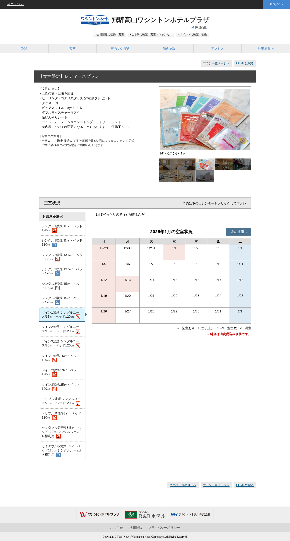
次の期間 (237, 232)
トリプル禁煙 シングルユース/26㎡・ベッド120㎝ (61, 401)
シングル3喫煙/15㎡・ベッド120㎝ (61, 300)
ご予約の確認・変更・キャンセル (151, 34)
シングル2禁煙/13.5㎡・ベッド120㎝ (62, 257)
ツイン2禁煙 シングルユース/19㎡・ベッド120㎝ (60, 329)
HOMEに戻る (245, 63)
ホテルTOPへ (16, 4)
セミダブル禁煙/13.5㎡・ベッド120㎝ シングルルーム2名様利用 (62, 432)
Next (246, 121)
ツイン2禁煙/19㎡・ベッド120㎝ (61, 372)
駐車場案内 (266, 48)
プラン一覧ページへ (216, 63)
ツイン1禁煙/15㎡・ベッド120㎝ (61, 358)
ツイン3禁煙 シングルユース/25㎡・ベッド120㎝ (60, 343)
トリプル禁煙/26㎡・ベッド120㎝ (61, 415)
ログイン (277, 4)
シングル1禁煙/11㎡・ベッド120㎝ (62, 228)
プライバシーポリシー (164, 527)
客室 (72, 48)
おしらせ (116, 527)
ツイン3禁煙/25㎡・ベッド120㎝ (61, 386)
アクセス (217, 48)
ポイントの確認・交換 (193, 34)
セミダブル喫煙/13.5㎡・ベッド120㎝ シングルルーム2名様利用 (62, 450)
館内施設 (169, 48)
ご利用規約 (135, 527)
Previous (163, 121)
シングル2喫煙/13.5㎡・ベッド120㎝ (62, 271)
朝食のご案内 (120, 48)
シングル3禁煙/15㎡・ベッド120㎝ (61, 286)
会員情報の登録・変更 (110, 34)
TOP (24, 48)
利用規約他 (200, 27)
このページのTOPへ (183, 485)
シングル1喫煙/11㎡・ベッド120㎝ (62, 242)
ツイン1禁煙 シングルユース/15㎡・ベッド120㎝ (60, 314)
